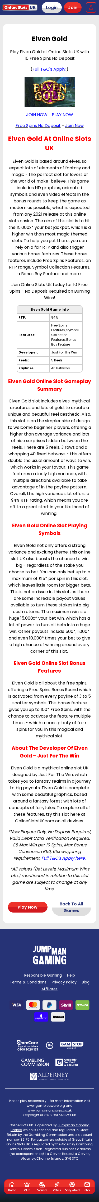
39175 (25, 1139)
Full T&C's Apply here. (63, 858)
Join (72, 7)
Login (52, 7)
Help (71, 975)
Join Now (74, 126)
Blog (85, 982)
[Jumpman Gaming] (50, 963)
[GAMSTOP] (71, 1045)
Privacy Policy (64, 982)
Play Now (27, 907)
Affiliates (49, 989)
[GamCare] (27, 1045)
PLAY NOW (62, 115)
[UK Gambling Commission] (35, 1062)
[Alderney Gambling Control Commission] (49, 1076)
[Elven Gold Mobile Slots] (49, 92)
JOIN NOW (37, 115)
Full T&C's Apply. (49, 69)
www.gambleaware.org (46, 1105)
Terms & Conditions (28, 982)
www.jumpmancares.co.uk (50, 1110)
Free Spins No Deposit (38, 126)
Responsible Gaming (43, 975)
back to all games (71, 907)
